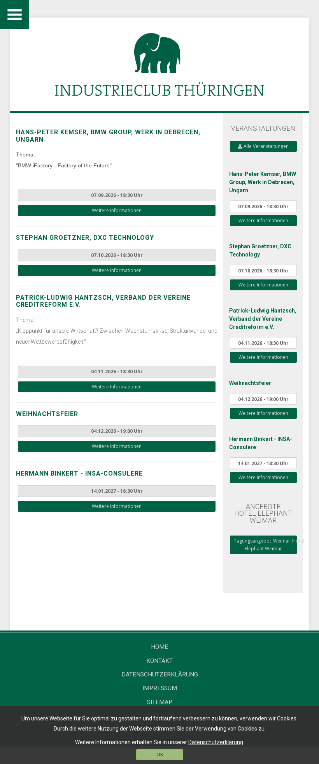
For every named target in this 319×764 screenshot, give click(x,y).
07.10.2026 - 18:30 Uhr (117, 255)
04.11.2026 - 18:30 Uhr (117, 371)
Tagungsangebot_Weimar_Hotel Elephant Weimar (265, 544)
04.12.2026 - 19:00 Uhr (117, 431)
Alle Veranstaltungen (265, 146)
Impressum (159, 688)
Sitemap (159, 702)
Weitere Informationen (117, 210)
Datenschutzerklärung (159, 674)
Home (159, 646)
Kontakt (159, 660)
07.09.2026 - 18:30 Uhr (117, 195)
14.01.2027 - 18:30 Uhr (117, 491)
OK (159, 754)
